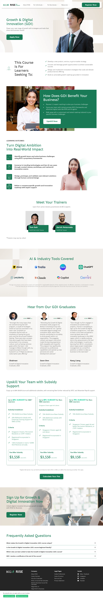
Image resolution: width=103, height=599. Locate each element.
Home (11, 5)
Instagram (83, 576)
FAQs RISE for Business (37, 589)
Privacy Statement (59, 580)
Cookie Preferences (59, 574)
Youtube (82, 580)
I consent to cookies (9, 596)
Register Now (90, 5)
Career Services (35, 576)
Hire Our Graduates (36, 578)
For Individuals (37, 5)
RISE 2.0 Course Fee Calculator (39, 580)
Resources (64, 5)
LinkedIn (82, 578)
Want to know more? (22, 596)
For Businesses (52, 5)
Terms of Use (58, 578)
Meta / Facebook (84, 574)
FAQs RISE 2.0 (35, 586)
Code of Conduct (58, 576)
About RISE (26, 5)
